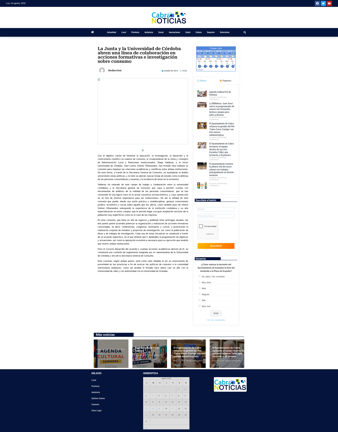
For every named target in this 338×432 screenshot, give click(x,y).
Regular (205, 294)
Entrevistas (224, 32)
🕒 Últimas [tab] (201, 80)
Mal (203, 300)
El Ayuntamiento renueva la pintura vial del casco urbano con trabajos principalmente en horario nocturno (221, 169)
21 (172, 408)
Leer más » (100, 354)
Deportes (211, 32)
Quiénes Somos (98, 398)
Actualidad (111, 32)
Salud (187, 32)
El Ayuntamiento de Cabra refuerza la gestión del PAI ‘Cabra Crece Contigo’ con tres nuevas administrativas (221, 129)
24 (146, 415)
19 (159, 408)
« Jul (145, 428)
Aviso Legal (96, 410)
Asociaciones (174, 32)
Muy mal (206, 306)
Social (161, 32)
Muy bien (206, 282)
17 (146, 408)
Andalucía (149, 32)
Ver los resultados (216, 320)
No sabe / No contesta (213, 276)
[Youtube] (329, 3)
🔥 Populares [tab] (225, 80)
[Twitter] (323, 3)
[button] (245, 32)
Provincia (135, 32)
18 (153, 408)
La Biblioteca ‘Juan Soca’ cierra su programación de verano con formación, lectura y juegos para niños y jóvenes (221, 109)
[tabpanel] (216, 140)
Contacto (95, 404)
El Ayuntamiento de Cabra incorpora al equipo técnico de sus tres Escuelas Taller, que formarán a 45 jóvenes (221, 149)
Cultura (199, 32)
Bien (204, 288)
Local (123, 32)
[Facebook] (317, 3)
